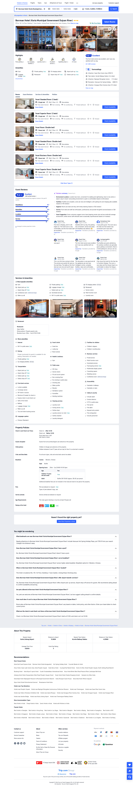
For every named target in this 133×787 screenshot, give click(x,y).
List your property (63, 741)
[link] (97, 3)
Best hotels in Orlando (48, 717)
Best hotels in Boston (34, 717)
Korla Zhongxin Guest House (64, 678)
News (37, 735)
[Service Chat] (129, 777)
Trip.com (43, 625)
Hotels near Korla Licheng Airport (39, 696)
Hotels (50, 625)
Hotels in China (57, 625)
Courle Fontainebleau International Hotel (51, 671)
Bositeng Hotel (18, 671)
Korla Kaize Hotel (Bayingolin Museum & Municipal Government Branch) (34, 678)
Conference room (22, 292)
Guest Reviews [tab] (28, 94)
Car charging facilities (23, 361)
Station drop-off (22, 378)
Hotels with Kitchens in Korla (61, 703)
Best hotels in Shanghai (20, 710)
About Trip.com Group (42, 752)
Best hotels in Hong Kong (36, 710)
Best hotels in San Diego (79, 714)
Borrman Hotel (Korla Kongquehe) (42, 664)
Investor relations (63, 732)
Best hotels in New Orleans (108, 714)
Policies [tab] (54, 94)
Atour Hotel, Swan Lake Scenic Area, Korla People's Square (30, 668)
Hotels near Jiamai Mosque (47, 693)
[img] (35, 38)
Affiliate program (63, 738)
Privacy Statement (41, 744)
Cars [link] (45, 3)
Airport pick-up (22, 287)
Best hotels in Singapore (21, 714)
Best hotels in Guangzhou (94, 710)
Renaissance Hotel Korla (45, 682)
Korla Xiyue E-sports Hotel (31, 671)
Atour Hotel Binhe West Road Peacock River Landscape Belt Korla (82, 671)
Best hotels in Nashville (20, 717)
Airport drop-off (22, 290)
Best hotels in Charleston (78, 717)
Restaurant (89, 287)
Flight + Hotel (69, 3)
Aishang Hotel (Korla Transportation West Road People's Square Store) (34, 675)
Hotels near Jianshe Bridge (21, 696)
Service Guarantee (19, 735)
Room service (56, 352)
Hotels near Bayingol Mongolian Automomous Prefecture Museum (50, 689)
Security (60, 750)
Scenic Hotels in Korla (46, 703)
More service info (19, 738)
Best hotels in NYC (108, 710)
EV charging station (91, 284)
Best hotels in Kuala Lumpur (37, 714)
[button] (77, 3)
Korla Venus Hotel (53, 668)
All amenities (19, 78)
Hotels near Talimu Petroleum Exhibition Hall (26, 693)
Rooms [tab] (17, 94)
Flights (32, 3)
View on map (89, 88)
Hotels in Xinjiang (68, 625)
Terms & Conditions (41, 741)
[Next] (116, 308)
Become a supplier (63, 747)
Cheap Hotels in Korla (32, 703)
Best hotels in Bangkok (66, 710)
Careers (38, 738)
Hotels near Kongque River (106, 693)
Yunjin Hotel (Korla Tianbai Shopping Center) (67, 675)
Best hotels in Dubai (51, 714)
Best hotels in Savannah (62, 717)
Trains (39, 3)
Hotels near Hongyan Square (89, 693)
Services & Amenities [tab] (42, 94)
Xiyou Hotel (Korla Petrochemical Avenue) (26, 682)
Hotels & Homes (22, 3)
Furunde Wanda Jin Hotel (76, 664)
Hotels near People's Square (22, 689)
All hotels (61, 744)
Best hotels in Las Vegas (51, 710)
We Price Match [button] (96, 23)
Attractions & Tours (56, 3)
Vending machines (57, 396)
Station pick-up (56, 290)
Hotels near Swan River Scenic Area (95, 689)
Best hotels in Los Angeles (93, 717)
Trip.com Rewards (63, 735)
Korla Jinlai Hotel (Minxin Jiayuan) (82, 678)
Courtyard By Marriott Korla (67, 668)
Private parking (56, 284)
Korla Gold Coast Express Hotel (22, 664)
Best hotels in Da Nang (108, 717)
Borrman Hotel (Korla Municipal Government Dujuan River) (44, 20)
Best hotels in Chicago (65, 714)
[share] (129, 771)
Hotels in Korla (79, 625)
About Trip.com (40, 732)
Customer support (19, 732)
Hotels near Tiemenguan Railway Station (61, 696)
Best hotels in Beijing (80, 710)
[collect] (129, 764)
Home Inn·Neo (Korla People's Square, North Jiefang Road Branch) (95, 668)
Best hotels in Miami (93, 714)
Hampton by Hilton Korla (88, 675)
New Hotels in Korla (19, 703)
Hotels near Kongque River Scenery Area (68, 693)
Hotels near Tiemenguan (77, 689)
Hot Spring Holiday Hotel (60, 664)
